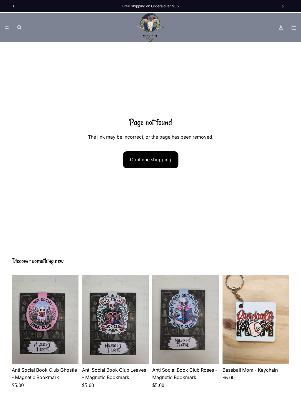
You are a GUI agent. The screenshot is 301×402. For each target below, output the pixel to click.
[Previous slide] (18, 319)
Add (74, 355)
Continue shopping (150, 159)
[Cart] (293, 27)
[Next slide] (72, 319)
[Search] (19, 27)
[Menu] (7, 27)
